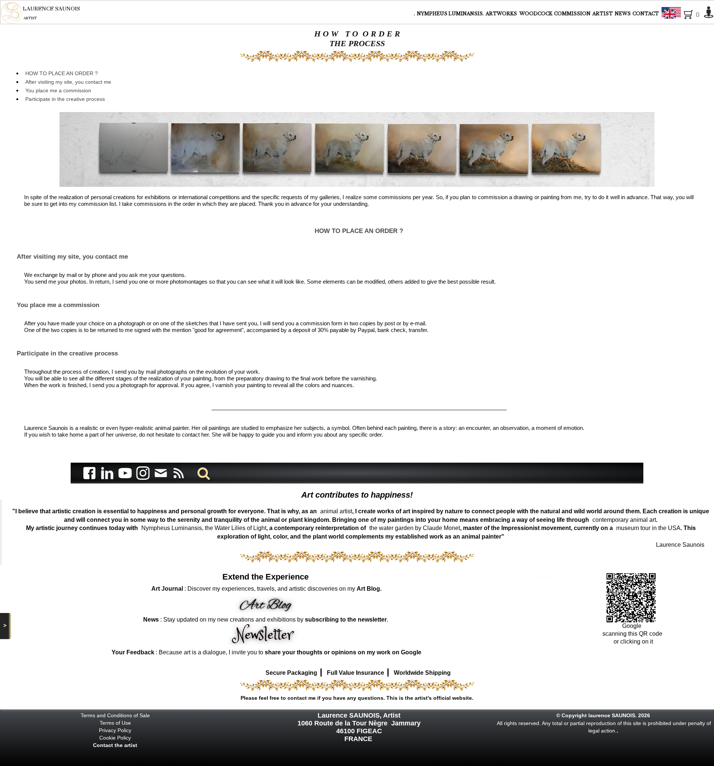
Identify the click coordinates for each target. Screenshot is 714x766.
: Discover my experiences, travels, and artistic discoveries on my (266, 588)
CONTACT (646, 13)
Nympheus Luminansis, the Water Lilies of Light (203, 528)
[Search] (202, 473)
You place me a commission (58, 90)
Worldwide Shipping (422, 673)
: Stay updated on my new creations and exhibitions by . (265, 619)
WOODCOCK (536, 13)
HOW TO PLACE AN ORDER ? (61, 73)
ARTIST (602, 13)
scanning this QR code (632, 634)
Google (632, 626)
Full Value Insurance (355, 673)
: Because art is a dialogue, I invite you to (266, 652)
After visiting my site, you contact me (68, 82)
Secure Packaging (291, 673)
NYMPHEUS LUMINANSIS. (450, 13)
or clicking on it (632, 641)
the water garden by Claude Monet (414, 528)
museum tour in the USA (648, 528)
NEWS (623, 13)
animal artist (336, 511)
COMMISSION (572, 13)
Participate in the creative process (65, 99)
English (690, 13)
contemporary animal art (624, 520)
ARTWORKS (502, 13)
